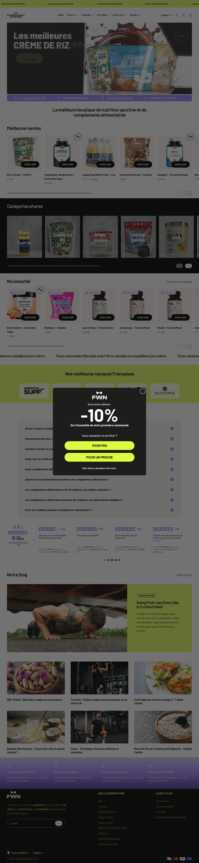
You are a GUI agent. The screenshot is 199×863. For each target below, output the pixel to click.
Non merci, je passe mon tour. (99, 468)
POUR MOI (99, 445)
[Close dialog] (142, 391)
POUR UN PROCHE (99, 457)
